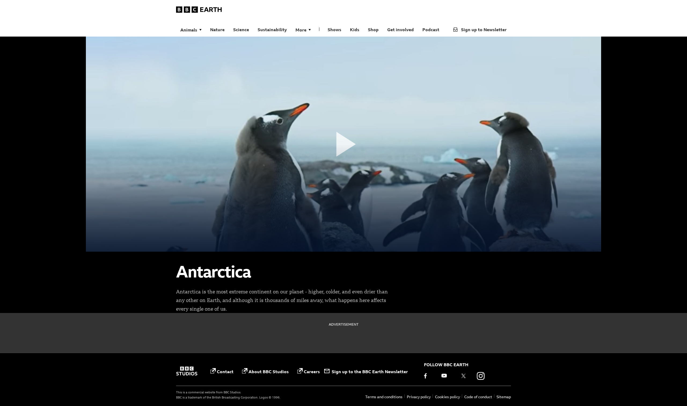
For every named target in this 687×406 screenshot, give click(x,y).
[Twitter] (463, 376)
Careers (312, 371)
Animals (188, 30)
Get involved (400, 29)
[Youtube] (446, 376)
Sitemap (503, 396)
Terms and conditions (384, 396)
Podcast (430, 29)
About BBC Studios (269, 371)
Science (241, 29)
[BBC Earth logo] (199, 10)
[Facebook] (429, 376)
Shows (334, 29)
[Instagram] (481, 376)
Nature (217, 29)
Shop (373, 29)
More (300, 30)
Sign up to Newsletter (484, 29)
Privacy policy (419, 396)
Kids (354, 29)
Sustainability (272, 29)
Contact (225, 371)
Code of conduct (478, 396)
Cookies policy (447, 396)
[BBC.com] (187, 371)
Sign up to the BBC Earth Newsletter (370, 371)
